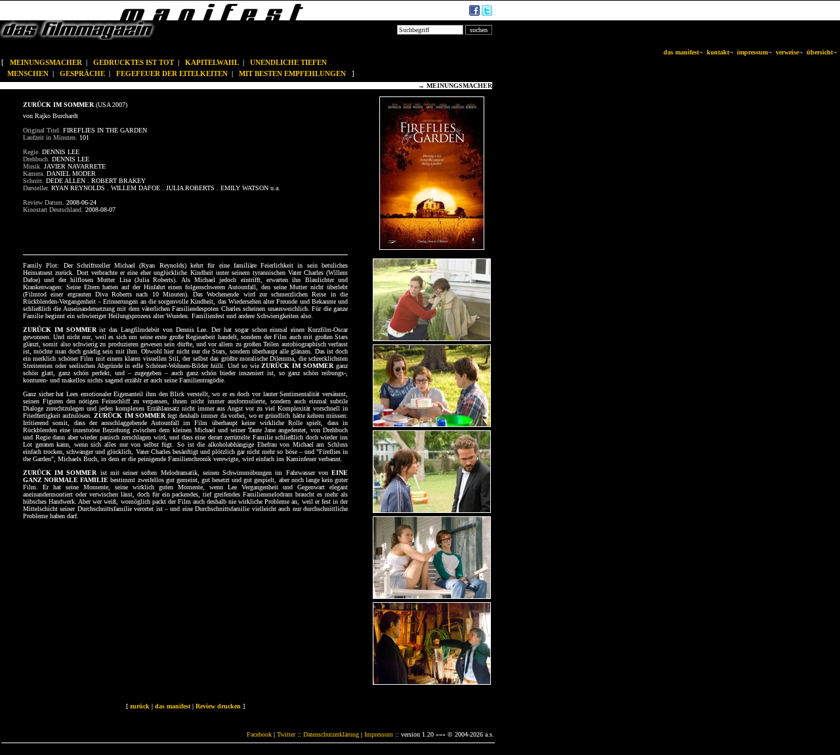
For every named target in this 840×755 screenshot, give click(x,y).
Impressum (378, 734)
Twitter (286, 734)
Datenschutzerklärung (331, 734)
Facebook (259, 734)
